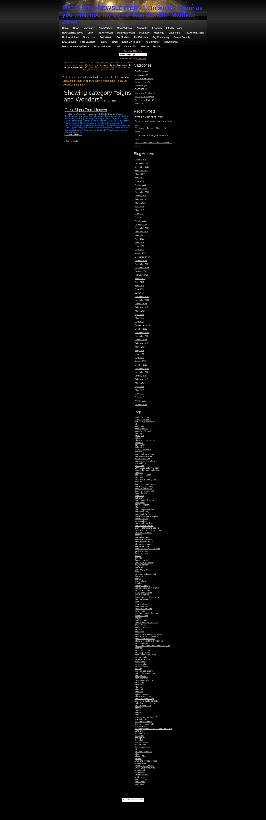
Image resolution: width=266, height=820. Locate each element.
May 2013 (139, 242)
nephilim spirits (142, 620)
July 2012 (139, 217)
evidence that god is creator (147, 548)
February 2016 (141, 343)
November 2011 (142, 192)
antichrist (139, 472)
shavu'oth (139, 685)
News (76, 28)
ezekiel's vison (141, 551)
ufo (136, 749)
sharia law (139, 682)
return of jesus (141, 666)
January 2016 (141, 339)
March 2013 (140, 235)
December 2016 (142, 372)
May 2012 (139, 210)
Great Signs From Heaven (85, 109)
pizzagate (139, 435)
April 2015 (139, 314)
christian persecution (144, 509)
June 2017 (139, 394)
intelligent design (142, 585)
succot (138, 710)
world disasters (142, 775)
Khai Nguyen (69, 42)
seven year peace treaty (146, 680)
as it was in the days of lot (147, 479)
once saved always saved (146, 622)
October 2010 (141, 160)
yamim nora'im (141, 779)
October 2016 (141, 365)
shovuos (139, 692)
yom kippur (140, 781)
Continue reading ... (73, 134)
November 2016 (142, 368)
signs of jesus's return (145, 461)
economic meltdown (144, 539)
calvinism (139, 498)
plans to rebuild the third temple (149, 641)
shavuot (138, 687)
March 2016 (140, 347)
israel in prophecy (143, 449)
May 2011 (139, 178)
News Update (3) (142, 82)
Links (90, 32)
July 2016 (139, 357)
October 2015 (141, 329)
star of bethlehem (143, 705)
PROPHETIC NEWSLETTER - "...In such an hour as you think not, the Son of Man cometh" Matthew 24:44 (132, 15)
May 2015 (139, 318)
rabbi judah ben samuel (145, 655)
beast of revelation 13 (144, 491)
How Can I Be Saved (72, 32)
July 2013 (139, 250)
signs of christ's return (145, 440)
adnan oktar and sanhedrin (147, 470)
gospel (138, 572)
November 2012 (142, 228)
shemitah (139, 689)
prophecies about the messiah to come (152, 645)
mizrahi (138, 618)
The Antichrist (171, 42)
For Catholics (141, 37)
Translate (141, 59)
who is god (140, 770)
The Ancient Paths (194, 32)
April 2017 (139, 386)
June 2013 (139, 246)
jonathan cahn (141, 606)
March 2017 (140, 383)
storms (138, 708)
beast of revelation (143, 489)
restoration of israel (143, 456)
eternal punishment (143, 544)
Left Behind (174, 32)
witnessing (140, 772)
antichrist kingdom (143, 475)
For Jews (157, 28)
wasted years (141, 763)
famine (138, 555)
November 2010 (142, 163)
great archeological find (145, 574)
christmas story (142, 512)
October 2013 (141, 260)
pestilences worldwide (145, 638)
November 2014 (142, 296)
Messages (89, 28)
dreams (138, 535)
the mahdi (139, 735)
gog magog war (142, 569)
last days (139, 433)
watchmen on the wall (144, 765)
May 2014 (139, 286)
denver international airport (147, 528)
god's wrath (140, 567)
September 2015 (142, 325)
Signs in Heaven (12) (144, 96)
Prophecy (144, 32)
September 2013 (142, 257)
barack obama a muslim (146, 484)
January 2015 (141, 304)
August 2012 (140, 221)
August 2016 (140, 361)
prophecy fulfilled (142, 652)
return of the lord (142, 459)
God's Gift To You (131, 42)
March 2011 (140, 174)
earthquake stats (142, 537)
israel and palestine (143, 592)
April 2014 (139, 282)
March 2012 (140, 203)
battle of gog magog (144, 486)
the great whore (142, 733)
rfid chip (138, 668)
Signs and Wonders (115, 114)
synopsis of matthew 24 (145, 422)
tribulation (139, 465)
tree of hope (140, 745)
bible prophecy (141, 429)
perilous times (141, 627)
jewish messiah (142, 599)
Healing (157, 46)
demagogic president (144, 523)
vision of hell (140, 756)
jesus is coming (142, 595)
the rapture (140, 738)
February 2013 (141, 232)
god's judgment (142, 565)
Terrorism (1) (140, 104)
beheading (139, 447)
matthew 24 (140, 452)
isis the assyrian (142, 590)
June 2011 (139, 181)
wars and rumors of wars (146, 761)
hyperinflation (141, 581)
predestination (141, 643)
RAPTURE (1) (141, 89)
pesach (138, 629)
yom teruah (140, 784)
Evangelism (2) (141, 75)
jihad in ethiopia (142, 604)
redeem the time (142, 659)
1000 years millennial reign (147, 468)
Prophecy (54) (141, 86)
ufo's (137, 754)
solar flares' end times (145, 703)
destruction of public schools (148, 530)
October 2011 (141, 188)
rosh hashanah (141, 678)
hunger (138, 578)
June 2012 (139, 214)
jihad (137, 602)
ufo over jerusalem (143, 751)
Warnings (159, 32)
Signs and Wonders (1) (145, 93)
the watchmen (141, 742)
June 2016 (139, 354)
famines (138, 558)
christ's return (141, 507)
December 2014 (142, 300)
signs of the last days (144, 698)
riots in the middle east (145, 673)
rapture (138, 438)
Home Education (126, 32)
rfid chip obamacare (144, 671)
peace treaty (140, 625)
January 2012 (141, 196)
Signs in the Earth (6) (144, 100)
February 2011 (141, 170)
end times (139, 426)
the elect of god (142, 726)
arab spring (140, 477)
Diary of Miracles (102, 46)
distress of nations (143, 532)
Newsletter (142, 28)
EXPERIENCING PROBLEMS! (149, 117)
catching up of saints (144, 500)
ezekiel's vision (142, 417)
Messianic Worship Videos (75, 46)
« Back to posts (71, 141)
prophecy (139, 648)
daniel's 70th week (143, 431)
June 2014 (139, 289)
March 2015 (140, 311)
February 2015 (141, 307)
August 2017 (140, 401)
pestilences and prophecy (146, 636)
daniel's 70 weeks (143, 419)
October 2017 (141, 404)
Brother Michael (70, 37)
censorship (140, 502)
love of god (140, 611)
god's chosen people (144, 562)
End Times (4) (141, 71)
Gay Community (160, 37)
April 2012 (139, 206)
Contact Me (130, 46)
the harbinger (141, 463)
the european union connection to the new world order (153, 729)
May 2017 (139, 390)
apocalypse (140, 445)
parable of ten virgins (144, 454)
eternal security (142, 546)
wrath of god (140, 777)
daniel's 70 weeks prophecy (147, 516)
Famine (103, 42)
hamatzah (139, 576)
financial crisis (141, 560)
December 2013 (142, 268)
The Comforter (151, 42)
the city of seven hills (144, 724)
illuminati (139, 583)
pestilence (139, 632)
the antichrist (141, 719)
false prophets (141, 553)
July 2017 (139, 397)
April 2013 (139, 239)
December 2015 (142, 336)
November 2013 (142, 264)
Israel (114, 42)
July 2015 (139, 321)
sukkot (138, 715)
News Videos (105, 28)
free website (132, 800)
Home (65, 28)
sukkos (138, 712)
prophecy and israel (144, 650)
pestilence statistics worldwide (148, 634)
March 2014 (140, 278)
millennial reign (141, 615)
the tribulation (141, 740)
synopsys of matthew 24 (146, 717)
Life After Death (174, 28)
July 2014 (139, 293)
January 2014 (141, 271)
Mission (145, 46)
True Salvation (105, 32)
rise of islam (140, 675)
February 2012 (141, 199)
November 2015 (142, 332)
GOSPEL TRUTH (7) (144, 78)
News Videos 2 (124, 28)
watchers (139, 442)
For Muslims (123, 37)
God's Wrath (105, 37)
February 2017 (141, 379)
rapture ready (141, 657)
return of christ (141, 664)
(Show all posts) (110, 101)
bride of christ (141, 493)
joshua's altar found (143, 608)
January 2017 (141, 376)
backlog (138, 482)
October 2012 (141, 224)
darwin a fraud (141, 518)
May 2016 (139, 350)
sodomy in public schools (146, 701)
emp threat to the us (144, 542)
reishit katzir (140, 662)
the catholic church (143, 721)
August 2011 (140, 185)
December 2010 (142, 167)
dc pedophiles (141, 521)
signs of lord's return (144, 696)
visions (138, 758)
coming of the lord (143, 514)
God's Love (89, 37)
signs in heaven (142, 694)
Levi (117, 46)
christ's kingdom (142, 505)
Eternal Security (182, 37)
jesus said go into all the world (148, 597)
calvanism (139, 495)
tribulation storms (143, 747)
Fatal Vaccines (87, 42)
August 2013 (140, 253)
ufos (137, 424)
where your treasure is (145, 768)
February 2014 (141, 275)
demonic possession (144, 525)
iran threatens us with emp (147, 588)
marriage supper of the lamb (147, 613)
